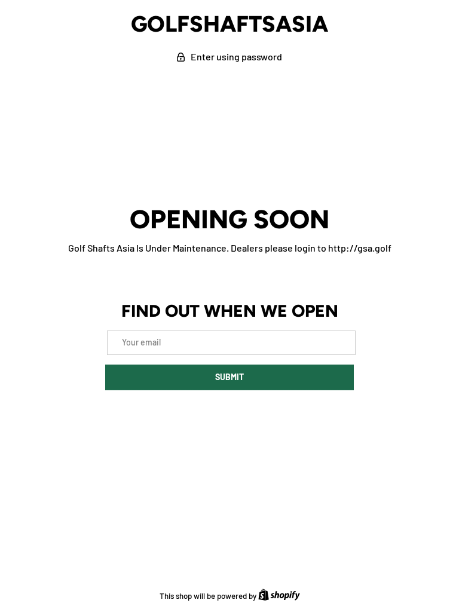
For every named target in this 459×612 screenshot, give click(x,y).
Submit (229, 377)
